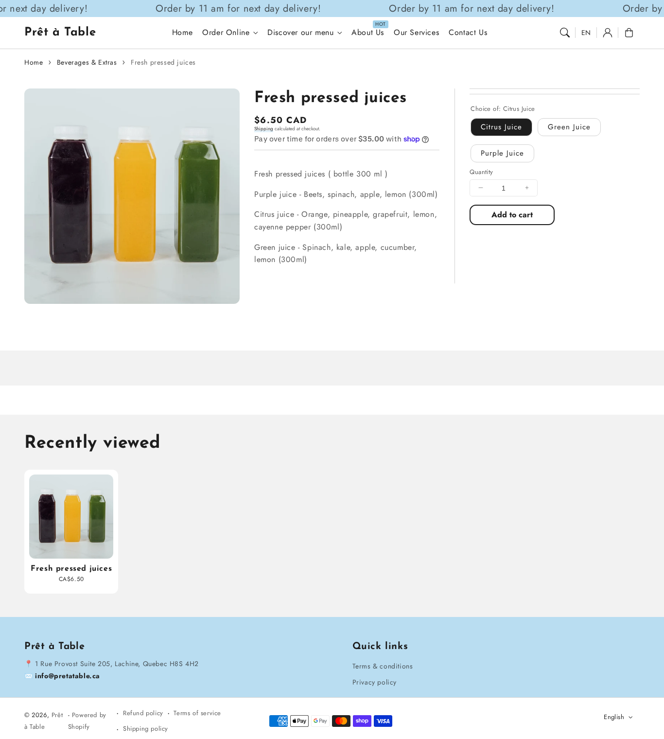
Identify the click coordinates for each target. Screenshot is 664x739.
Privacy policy (374, 682)
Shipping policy (145, 728)
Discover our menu (300, 33)
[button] (565, 32)
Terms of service (197, 713)
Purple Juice (502, 152)
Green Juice (569, 126)
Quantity (481, 171)
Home (33, 62)
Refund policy (143, 713)
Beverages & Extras (87, 62)
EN (586, 32)
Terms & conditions (382, 666)
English (614, 716)
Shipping (263, 128)
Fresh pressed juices (163, 62)
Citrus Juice (501, 126)
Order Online (225, 33)
